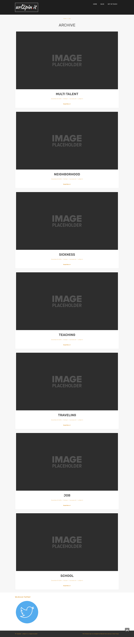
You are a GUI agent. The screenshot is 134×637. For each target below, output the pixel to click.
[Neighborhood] (67, 141)
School (67, 576)
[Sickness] (67, 221)
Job (67, 495)
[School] (67, 542)
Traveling (67, 415)
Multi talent (67, 94)
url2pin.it (80, 98)
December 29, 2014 (56, 98)
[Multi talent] (67, 60)
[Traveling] (67, 381)
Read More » (67, 104)
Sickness (67, 254)
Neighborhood (67, 174)
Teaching (67, 335)
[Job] (67, 462)
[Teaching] (67, 301)
